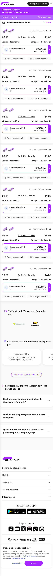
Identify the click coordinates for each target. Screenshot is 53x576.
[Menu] (51, 3)
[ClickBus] (8, 3)
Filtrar (48, 23)
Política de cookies (30, 556)
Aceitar (34, 563)
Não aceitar (17, 563)
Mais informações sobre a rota (26, 374)
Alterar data (46, 17)
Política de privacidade (16, 558)
